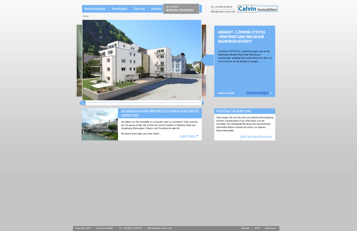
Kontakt (156, 9)
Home (85, 16)
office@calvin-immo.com (223, 11)
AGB (257, 228)
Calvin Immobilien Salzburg (257, 8)
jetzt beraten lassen (254, 136)
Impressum (270, 228)
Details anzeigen (257, 93)
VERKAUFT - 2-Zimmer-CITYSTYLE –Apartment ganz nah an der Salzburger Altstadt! (241, 36)
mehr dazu (188, 136)
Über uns (139, 9)
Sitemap (245, 228)
